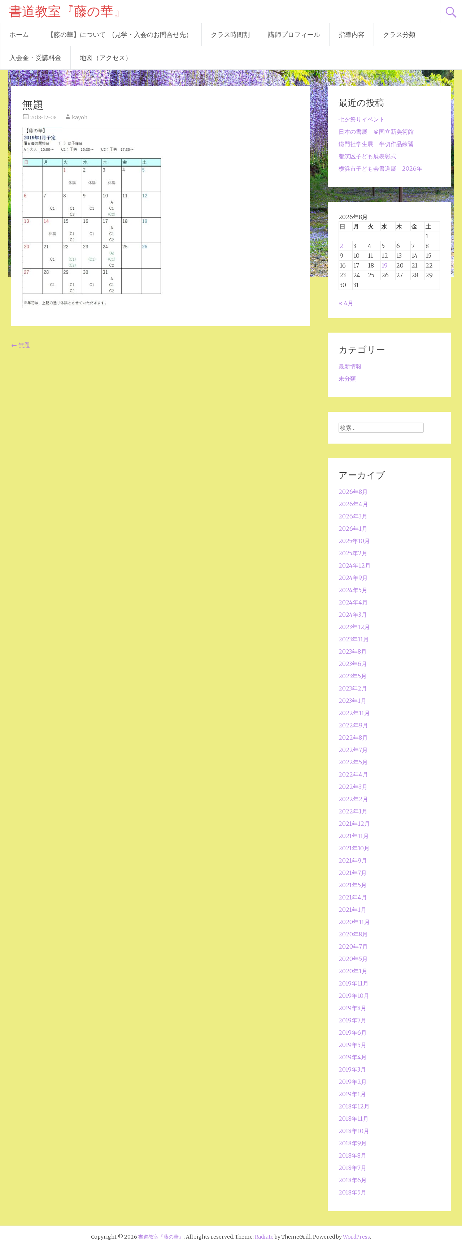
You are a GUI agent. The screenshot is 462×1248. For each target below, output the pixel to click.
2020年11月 (354, 922)
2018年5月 (352, 1192)
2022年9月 (353, 725)
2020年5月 (353, 958)
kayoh (79, 117)
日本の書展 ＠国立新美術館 (376, 131)
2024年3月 (353, 614)
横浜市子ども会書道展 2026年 (380, 168)
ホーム (19, 34)
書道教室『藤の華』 (67, 11)
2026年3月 (353, 516)
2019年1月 (352, 1094)
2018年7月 (352, 1167)
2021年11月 (354, 835)
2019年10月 (354, 995)
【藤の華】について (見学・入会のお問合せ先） (119, 34)
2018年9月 (353, 1143)
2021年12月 (354, 823)
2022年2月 (353, 799)
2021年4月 (353, 897)
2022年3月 (353, 786)
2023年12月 (354, 627)
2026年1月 (353, 528)
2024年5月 (353, 590)
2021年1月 (352, 909)
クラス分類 (399, 34)
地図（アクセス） (106, 57)
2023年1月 (352, 700)
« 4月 (346, 303)
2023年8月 (353, 651)
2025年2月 (353, 553)
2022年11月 (354, 713)
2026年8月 (353, 491)
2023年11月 (354, 639)
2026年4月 (353, 504)
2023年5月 (353, 676)
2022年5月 (353, 762)
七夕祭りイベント (362, 119)
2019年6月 (353, 1032)
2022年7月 (353, 749)
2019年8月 (352, 1008)
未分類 (347, 378)
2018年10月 (354, 1130)
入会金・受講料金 (35, 57)
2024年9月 (353, 577)
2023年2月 (353, 688)
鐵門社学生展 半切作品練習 (376, 144)
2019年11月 (354, 983)
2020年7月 (353, 946)
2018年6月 (353, 1180)
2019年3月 (352, 1069)
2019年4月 (353, 1057)
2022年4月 (353, 774)
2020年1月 (353, 971)
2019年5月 (352, 1044)
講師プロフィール (294, 34)
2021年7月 (353, 872)
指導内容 (352, 34)
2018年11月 (354, 1118)
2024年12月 (355, 565)
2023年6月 (353, 663)
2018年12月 (354, 1106)
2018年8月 (352, 1155)
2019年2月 (353, 1081)
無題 (20, 345)
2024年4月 (353, 602)
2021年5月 (353, 885)
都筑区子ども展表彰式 (367, 156)
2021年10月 (354, 848)
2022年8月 (353, 737)
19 (385, 265)
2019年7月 (352, 1020)
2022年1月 (353, 811)
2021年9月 (353, 860)
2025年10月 (354, 540)
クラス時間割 (230, 34)
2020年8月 (353, 934)
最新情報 (350, 366)
